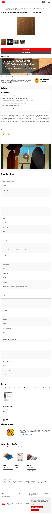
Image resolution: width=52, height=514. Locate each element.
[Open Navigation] (49, 2)
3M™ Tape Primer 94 (19, 467)
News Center (20, 493)
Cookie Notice (34, 504)
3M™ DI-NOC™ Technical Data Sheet (7, 405)
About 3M (3, 493)
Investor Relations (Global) (6, 496)
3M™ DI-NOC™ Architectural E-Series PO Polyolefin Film (31, 469)
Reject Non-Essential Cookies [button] (37, 507)
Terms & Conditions (19, 503)
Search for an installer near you (26, 434)
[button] (43, 510)
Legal (7, 503)
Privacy (12, 503)
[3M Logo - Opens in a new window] (3, 2)
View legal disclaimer (5, 56)
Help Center (47, 493)
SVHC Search (31, 495)
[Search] (43, 2)
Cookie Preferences (28, 503)
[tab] (6, 387)
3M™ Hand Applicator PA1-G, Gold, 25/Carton (8, 468)
